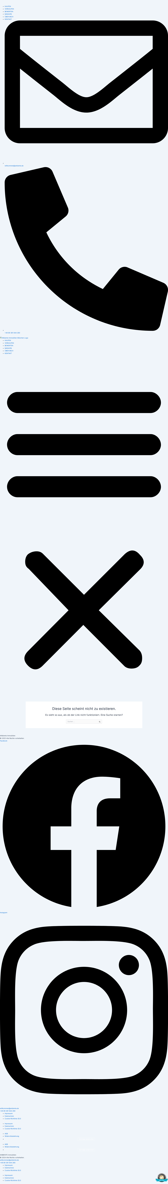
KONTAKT (8, 353)
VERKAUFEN (9, 343)
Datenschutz (9, 1116)
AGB (6, 1134)
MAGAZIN (8, 348)
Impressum (9, 1113)
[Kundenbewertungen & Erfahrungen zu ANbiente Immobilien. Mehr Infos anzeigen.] (161, 1177)
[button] (84, 526)
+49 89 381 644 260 (7, 1111)
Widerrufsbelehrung (12, 1136)
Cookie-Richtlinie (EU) (13, 1119)
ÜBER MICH (9, 351)
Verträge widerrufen (86, 1139)
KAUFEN (8, 340)
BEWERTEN (9, 346)
